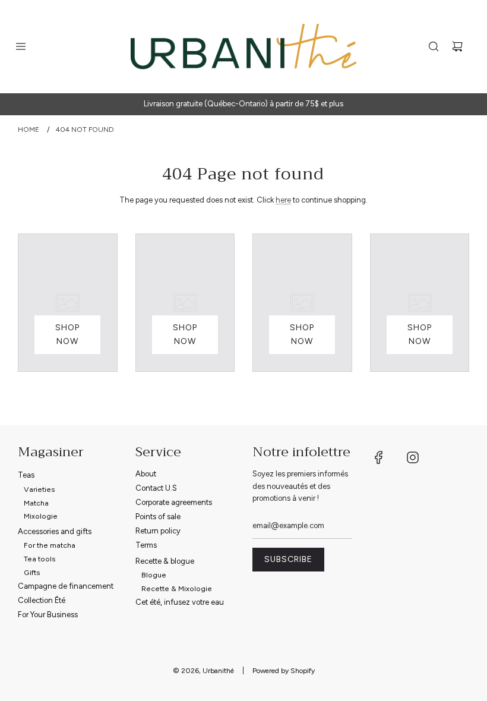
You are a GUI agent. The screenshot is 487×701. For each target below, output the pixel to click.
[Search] (433, 46)
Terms (146, 545)
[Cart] (457, 46)
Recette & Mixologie (176, 588)
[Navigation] (20, 46)
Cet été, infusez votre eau (179, 602)
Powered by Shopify (283, 671)
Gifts (32, 572)
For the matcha (49, 545)
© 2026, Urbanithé (203, 671)
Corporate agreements (173, 502)
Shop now (67, 334)
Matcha (36, 502)
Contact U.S (156, 488)
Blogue (153, 574)
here (283, 199)
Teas (26, 475)
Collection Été (41, 600)
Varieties (39, 489)
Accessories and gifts (54, 531)
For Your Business (48, 614)
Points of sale (158, 516)
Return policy (158, 530)
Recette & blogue (164, 561)
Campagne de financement (65, 586)
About (145, 473)
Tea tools (40, 558)
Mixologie (41, 515)
